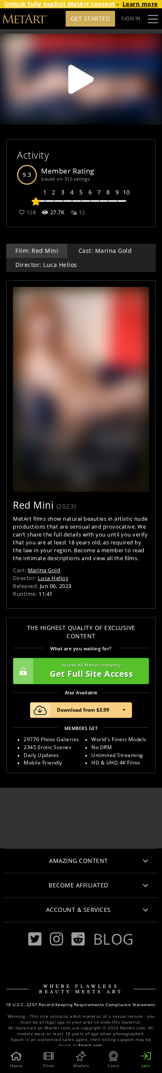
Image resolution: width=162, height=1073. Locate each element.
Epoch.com (90, 1045)
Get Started (90, 18)
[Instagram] (56, 939)
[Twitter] (35, 939)
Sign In (131, 18)
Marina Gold (44, 570)
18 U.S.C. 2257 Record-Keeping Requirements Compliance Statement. (81, 1004)
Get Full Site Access (91, 670)
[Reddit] (78, 939)
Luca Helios (53, 578)
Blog (113, 938)
